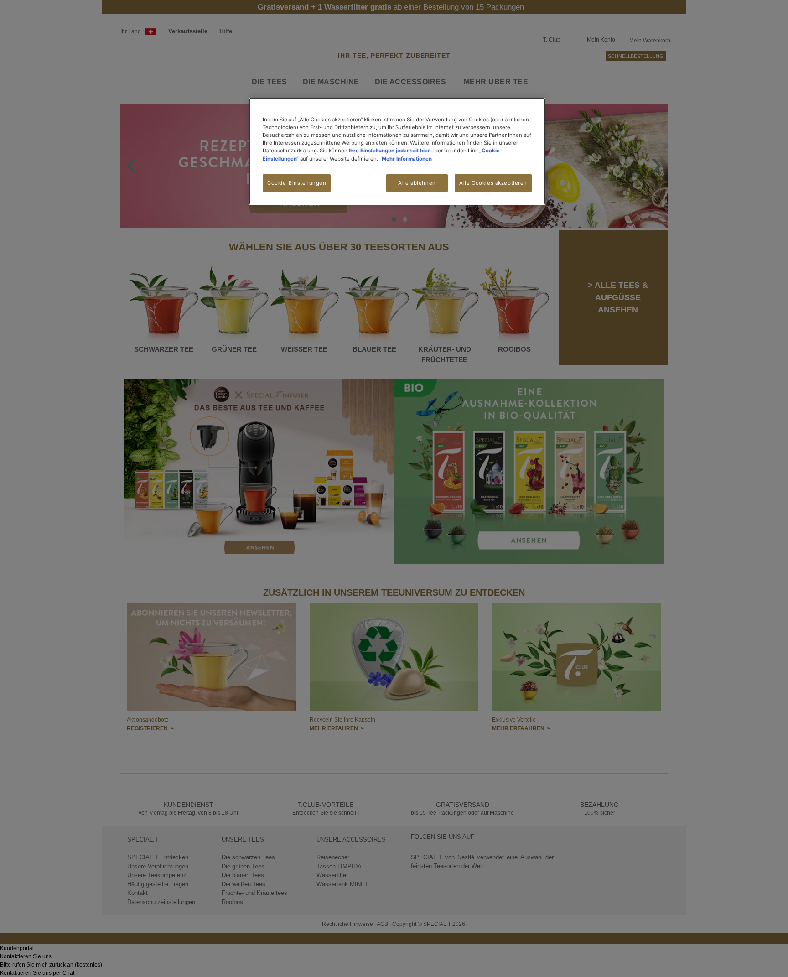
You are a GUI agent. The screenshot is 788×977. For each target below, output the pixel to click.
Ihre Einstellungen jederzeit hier (389, 150)
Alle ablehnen (416, 183)
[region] (397, 151)
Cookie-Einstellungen (296, 183)
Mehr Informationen (407, 159)
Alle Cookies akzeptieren (493, 183)
